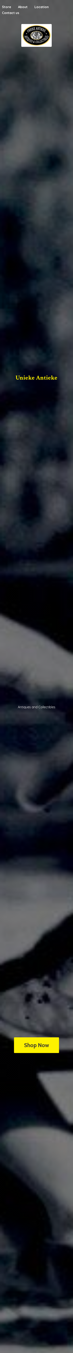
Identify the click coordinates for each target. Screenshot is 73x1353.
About (23, 7)
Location (41, 7)
